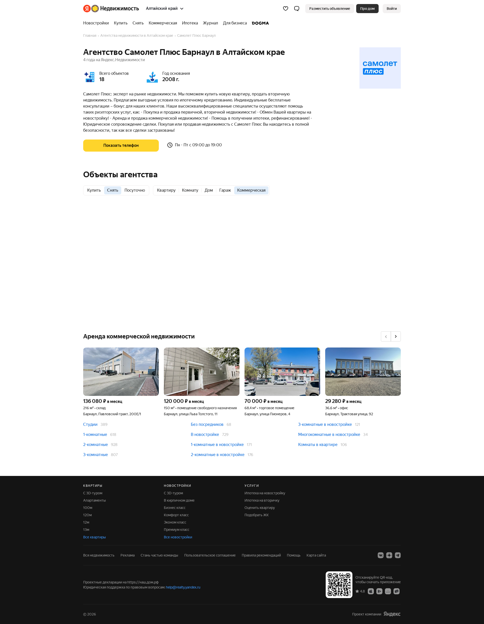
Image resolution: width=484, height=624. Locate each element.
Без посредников (207, 424)
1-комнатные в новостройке (217, 444)
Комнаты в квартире (318, 444)
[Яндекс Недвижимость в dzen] (389, 555)
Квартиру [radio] (166, 190)
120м (87, 515)
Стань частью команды (159, 555)
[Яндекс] (392, 614)
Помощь (293, 555)
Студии (90, 424)
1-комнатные (95, 434)
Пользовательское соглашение (210, 555)
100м (87, 508)
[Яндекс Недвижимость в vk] (381, 555)
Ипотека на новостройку (265, 493)
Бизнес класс (175, 508)
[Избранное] (285, 8)
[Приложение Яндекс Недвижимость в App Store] (371, 591)
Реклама (127, 555)
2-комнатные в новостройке (218, 454)
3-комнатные (95, 454)
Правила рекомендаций (261, 555)
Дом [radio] (209, 190)
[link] (392, 8)
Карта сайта (316, 555)
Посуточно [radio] (135, 190)
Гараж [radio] (225, 190)
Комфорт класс (176, 515)
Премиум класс (176, 530)
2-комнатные (95, 444)
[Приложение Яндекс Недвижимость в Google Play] (379, 591)
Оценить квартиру (260, 508)
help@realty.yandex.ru (183, 587)
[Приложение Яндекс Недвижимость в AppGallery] (388, 591)
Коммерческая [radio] (251, 190)
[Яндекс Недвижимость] (111, 8)
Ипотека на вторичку (262, 500)
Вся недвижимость (98, 555)
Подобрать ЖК (257, 515)
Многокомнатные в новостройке (329, 434)
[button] (296, 8)
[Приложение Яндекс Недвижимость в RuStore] (397, 591)
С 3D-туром (92, 493)
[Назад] (386, 336)
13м (86, 530)
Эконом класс (175, 522)
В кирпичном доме (179, 500)
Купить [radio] (94, 190)
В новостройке (205, 434)
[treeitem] (97, 23)
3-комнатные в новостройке (325, 424)
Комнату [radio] (190, 190)
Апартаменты (94, 500)
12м (86, 522)
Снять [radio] (112, 190)
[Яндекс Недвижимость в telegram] (398, 555)
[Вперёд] (396, 336)
